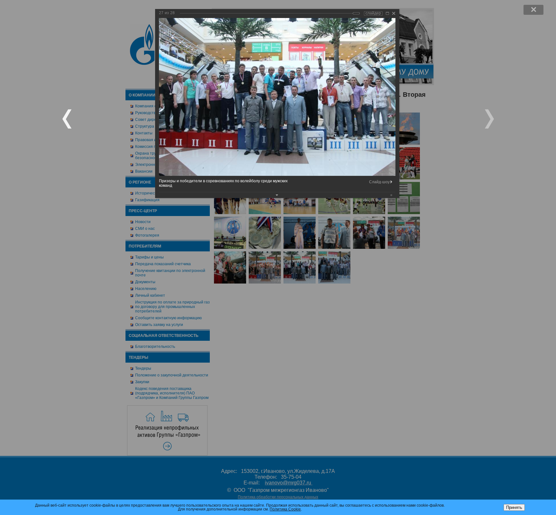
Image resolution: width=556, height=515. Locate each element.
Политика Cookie (285, 509)
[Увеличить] (387, 13)
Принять (514, 507)
